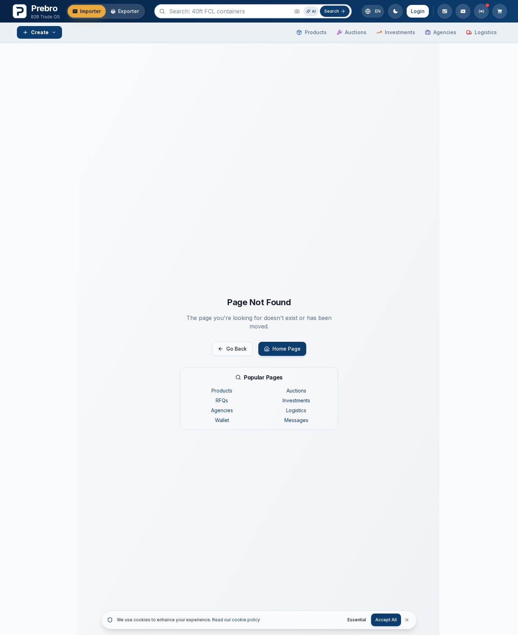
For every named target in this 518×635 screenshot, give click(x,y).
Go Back (236, 349)
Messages (296, 420)
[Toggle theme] (395, 11)
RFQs (222, 400)
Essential (356, 619)
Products (221, 391)
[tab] (87, 11)
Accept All (386, 619)
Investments (296, 400)
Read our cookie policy (236, 619)
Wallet (222, 420)
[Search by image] (297, 11)
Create (40, 32)
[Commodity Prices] (445, 11)
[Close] (407, 620)
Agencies (222, 410)
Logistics (296, 410)
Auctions (296, 391)
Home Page (286, 349)
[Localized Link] (463, 11)
